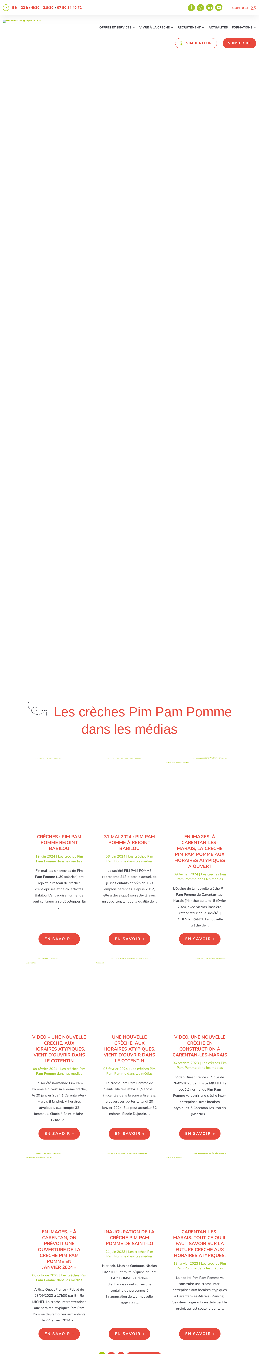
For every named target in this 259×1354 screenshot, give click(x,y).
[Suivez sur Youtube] (219, 7)
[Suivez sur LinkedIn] (210, 7)
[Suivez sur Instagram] (201, 7)
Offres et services (115, 28)
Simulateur (199, 43)
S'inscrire (239, 43)
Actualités (218, 28)
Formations (242, 28)
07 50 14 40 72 (69, 7)
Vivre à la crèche (154, 28)
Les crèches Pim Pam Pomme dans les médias (59, 858)
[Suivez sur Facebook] (191, 7)
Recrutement (189, 28)
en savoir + (60, 938)
